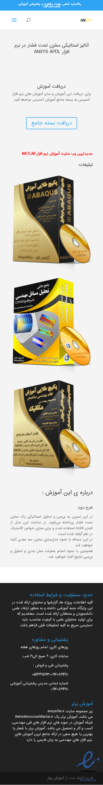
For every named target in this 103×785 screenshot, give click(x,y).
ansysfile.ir (55, 711)
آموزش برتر (69, 717)
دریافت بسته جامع (51, 123)
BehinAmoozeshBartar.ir (34, 717)
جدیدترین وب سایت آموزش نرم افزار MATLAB (57, 154)
